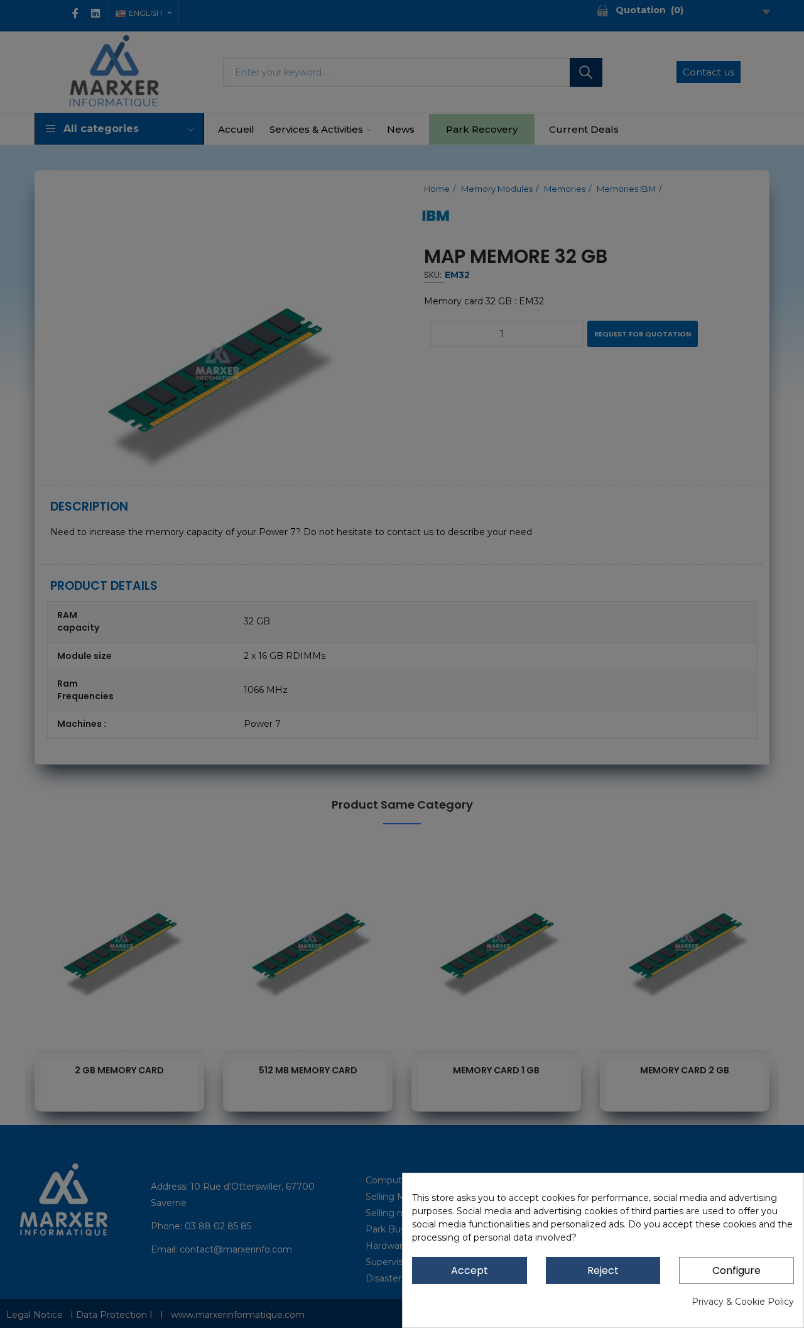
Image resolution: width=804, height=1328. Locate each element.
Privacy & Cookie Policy (743, 1301)
